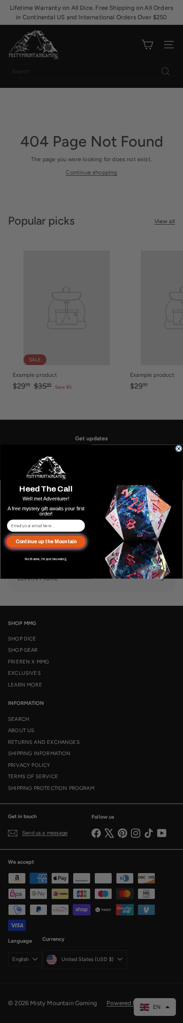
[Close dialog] (179, 448)
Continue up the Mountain (45, 541)
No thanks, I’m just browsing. (46, 559)
